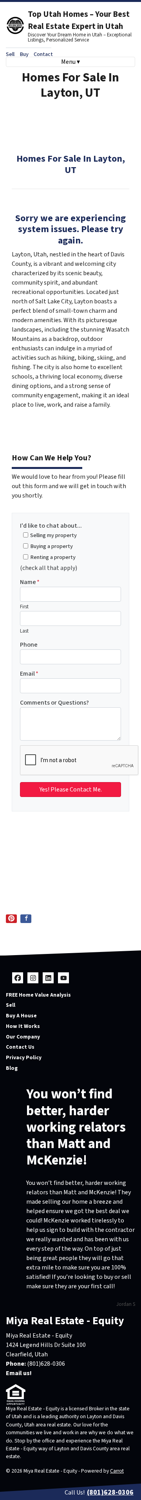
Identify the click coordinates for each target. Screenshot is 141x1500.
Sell (10, 54)
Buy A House (21, 1015)
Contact (43, 54)
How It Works (23, 1026)
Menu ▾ (70, 62)
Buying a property (51, 546)
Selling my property (53, 535)
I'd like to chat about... (51, 525)
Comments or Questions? (54, 702)
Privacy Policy (24, 1057)
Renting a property (53, 557)
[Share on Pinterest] (11, 918)
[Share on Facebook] (25, 918)
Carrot (117, 1471)
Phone (29, 644)
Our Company (23, 1036)
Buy (24, 54)
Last (24, 631)
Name (30, 582)
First (24, 606)
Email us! (19, 1373)
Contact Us (20, 1047)
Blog (12, 1068)
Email (29, 673)
